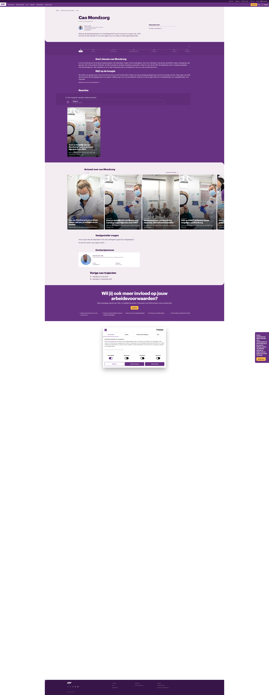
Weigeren (114, 364)
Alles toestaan (154, 364)
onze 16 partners (112, 341)
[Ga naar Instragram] (73, 686)
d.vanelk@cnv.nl (87, 29)
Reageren (75, 101)
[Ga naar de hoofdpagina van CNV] (3, 4)
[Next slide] (88, 172)
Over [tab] (158, 334)
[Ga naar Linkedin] (78, 686)
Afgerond (187, 51)
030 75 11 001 (118, 264)
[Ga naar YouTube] (75, 686)
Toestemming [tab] (111, 334)
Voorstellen (113, 51)
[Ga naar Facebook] (68, 686)
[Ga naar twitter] (70, 686)
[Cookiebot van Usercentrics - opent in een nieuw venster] (158, 330)
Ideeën (93, 51)
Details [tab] (126, 334)
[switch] (127, 358)
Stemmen (154, 51)
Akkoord (174, 51)
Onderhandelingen (134, 51)
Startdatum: (100, 276)
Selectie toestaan (134, 364)
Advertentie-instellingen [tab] (142, 334)
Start (80, 51)
